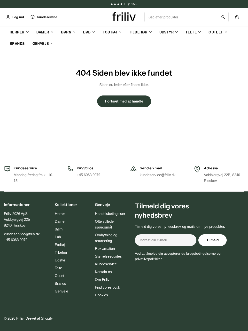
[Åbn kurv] (237, 17)
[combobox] (181, 17)
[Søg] (223, 17)
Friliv (19, 318)
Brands (17, 43)
